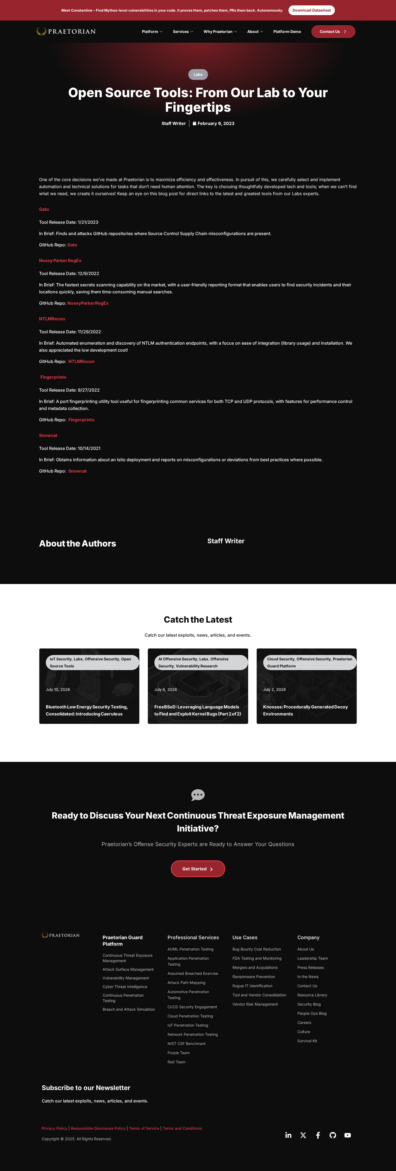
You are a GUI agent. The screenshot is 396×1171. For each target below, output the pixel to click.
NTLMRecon (52, 318)
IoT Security (61, 659)
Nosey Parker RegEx (60, 260)
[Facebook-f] (318, 1135)
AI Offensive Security (177, 659)
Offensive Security (102, 659)
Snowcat (48, 435)
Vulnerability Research (197, 666)
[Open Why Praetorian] (235, 31)
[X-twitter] (303, 1135)
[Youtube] (347, 1135)
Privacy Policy (54, 1128)
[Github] (332, 1135)
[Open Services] (191, 31)
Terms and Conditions (182, 1128)
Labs (198, 74)
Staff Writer (174, 123)
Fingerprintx (53, 377)
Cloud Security (280, 659)
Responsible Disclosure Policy (98, 1128)
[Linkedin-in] (288, 1135)
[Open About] (261, 31)
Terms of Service (144, 1128)
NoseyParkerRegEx (88, 303)
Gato (44, 209)
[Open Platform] (161, 31)
